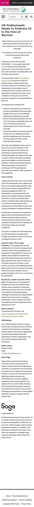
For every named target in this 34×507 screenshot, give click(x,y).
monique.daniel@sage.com (10, 353)
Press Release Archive (20, 496)
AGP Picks (4, 3)
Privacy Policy (26, 504)
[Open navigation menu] (3, 16)
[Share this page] (31, 16)
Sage (3, 67)
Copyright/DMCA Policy (11, 504)
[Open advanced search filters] (26, 17)
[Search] (22, 17)
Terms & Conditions (25, 500)
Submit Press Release (9, 500)
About (8, 496)
